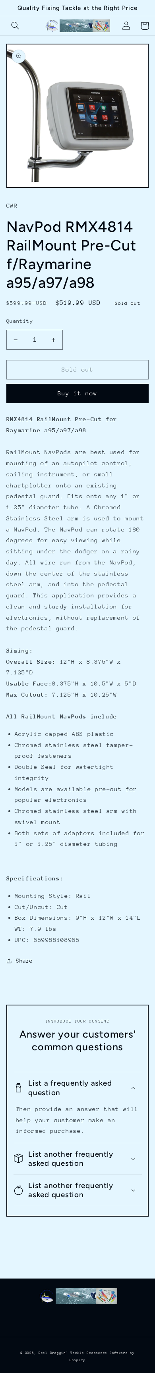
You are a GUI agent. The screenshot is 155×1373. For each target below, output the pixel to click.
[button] (15, 26)
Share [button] (24, 960)
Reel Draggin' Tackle (61, 1353)
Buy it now (78, 393)
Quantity (19, 321)
